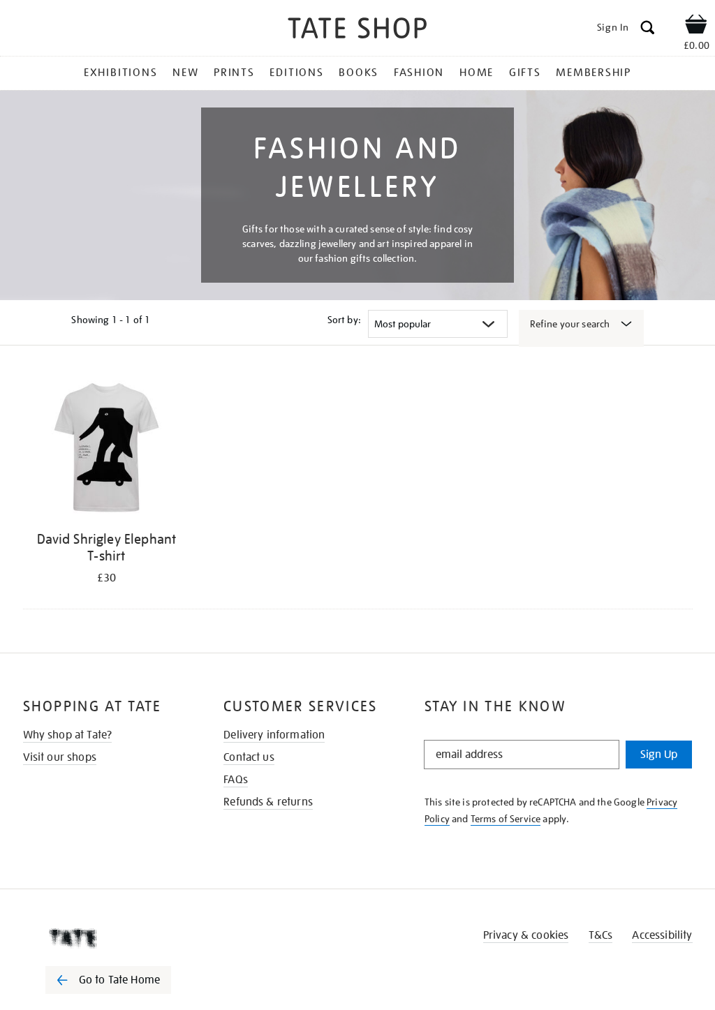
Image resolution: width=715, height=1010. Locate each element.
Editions (296, 73)
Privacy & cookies (526, 935)
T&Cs (601, 935)
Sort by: (344, 319)
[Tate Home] (118, 938)
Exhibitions (120, 73)
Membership (593, 73)
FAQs (235, 780)
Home (476, 73)
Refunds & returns (268, 802)
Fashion (419, 73)
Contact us (248, 757)
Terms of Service (506, 818)
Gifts (525, 73)
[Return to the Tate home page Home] (357, 30)
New (185, 73)
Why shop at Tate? (67, 735)
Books (358, 73)
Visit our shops (59, 757)
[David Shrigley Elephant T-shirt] (107, 447)
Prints (234, 73)
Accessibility (662, 935)
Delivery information (274, 735)
